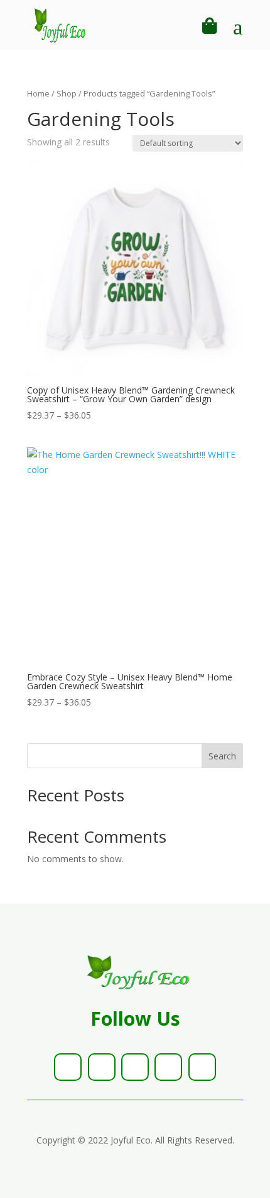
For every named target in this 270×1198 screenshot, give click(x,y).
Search (222, 756)
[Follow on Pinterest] (168, 1067)
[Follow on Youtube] (202, 1067)
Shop (67, 93)
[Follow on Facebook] (68, 1067)
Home (38, 93)
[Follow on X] (102, 1067)
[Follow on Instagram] (135, 1067)
